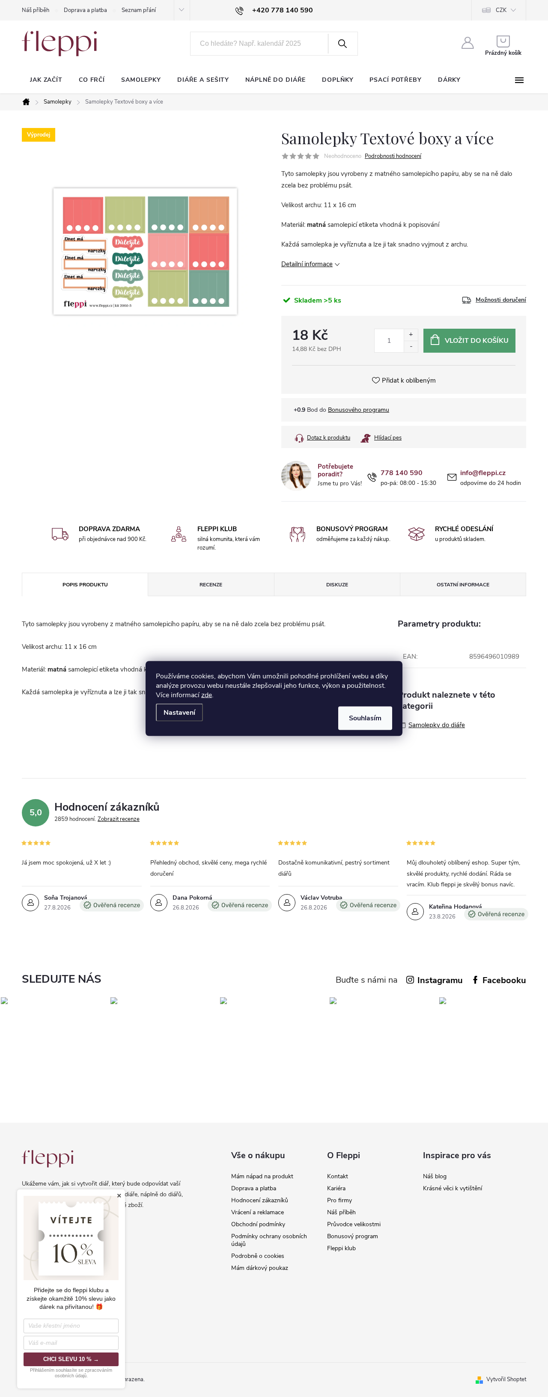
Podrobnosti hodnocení (393, 156)
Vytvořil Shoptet (506, 1379)
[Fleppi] (47, 1159)
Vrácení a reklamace (257, 1212)
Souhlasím (365, 718)
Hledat (342, 44)
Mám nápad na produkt (262, 1176)
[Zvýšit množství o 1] (411, 335)
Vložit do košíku (477, 340)
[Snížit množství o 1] (411, 346)
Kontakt (337, 1176)
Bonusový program (352, 1236)
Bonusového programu (358, 410)
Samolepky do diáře (436, 725)
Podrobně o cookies (257, 1256)
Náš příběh (35, 10)
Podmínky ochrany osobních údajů (269, 1240)
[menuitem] (46, 80)
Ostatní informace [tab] (463, 584)
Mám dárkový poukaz (259, 1268)
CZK (501, 10)
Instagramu (440, 980)
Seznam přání (139, 10)
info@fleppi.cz (483, 473)
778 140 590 (402, 473)
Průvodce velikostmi (354, 1224)
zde (206, 695)
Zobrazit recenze (119, 819)
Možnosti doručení (501, 300)
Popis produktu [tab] (85, 584)
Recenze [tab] (211, 584)
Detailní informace (307, 264)
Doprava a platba (85, 10)
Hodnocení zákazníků (259, 1200)
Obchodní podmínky (258, 1224)
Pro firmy (339, 1200)
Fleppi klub (341, 1248)
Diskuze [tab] (337, 584)
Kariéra (336, 1188)
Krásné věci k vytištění (452, 1188)
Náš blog (435, 1176)
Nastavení (179, 712)
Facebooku (504, 980)
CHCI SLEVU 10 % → (71, 1359)
